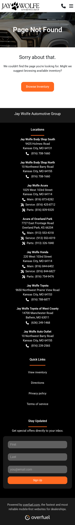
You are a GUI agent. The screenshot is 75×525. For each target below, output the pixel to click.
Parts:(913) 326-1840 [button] (40, 243)
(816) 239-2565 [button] (40, 345)
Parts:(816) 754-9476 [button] (40, 276)
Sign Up (37, 480)
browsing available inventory (42, 70)
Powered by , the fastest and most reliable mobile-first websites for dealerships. (37, 507)
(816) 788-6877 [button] (40, 299)
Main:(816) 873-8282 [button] (40, 199)
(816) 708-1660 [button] (40, 153)
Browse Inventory (37, 86)
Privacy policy (37, 393)
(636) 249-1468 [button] (40, 322)
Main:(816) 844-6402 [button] (40, 266)
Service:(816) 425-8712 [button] (40, 204)
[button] (63, 6)
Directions (37, 383)
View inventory (37, 372)
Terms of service (37, 404)
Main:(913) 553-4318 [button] (40, 233)
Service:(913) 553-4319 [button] (40, 238)
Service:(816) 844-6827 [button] (40, 271)
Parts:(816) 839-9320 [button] (40, 210)
